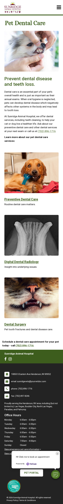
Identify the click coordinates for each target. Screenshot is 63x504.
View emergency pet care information (21, 449)
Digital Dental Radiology (21, 262)
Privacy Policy (12, 500)
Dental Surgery (15, 324)
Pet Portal (31, 472)
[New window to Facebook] (6, 359)
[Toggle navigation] (58, 7)
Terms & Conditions (27, 500)
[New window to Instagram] (10, 359)
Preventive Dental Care (21, 199)
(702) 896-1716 (47, 131)
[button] (55, 474)
